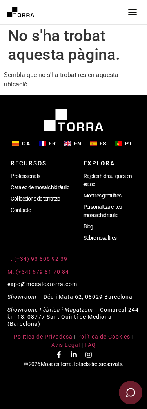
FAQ (90, 345)
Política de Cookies (103, 337)
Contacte (21, 210)
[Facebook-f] (58, 354)
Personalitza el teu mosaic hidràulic (102, 211)
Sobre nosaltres (100, 238)
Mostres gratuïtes (102, 195)
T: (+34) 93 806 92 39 (38, 259)
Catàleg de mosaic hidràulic (40, 187)
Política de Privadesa (43, 337)
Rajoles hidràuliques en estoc (107, 180)
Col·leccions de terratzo (35, 199)
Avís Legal (65, 345)
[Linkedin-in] (73, 354)
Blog (88, 226)
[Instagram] (88, 354)
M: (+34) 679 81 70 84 (38, 272)
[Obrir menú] (132, 12)
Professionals (25, 176)
